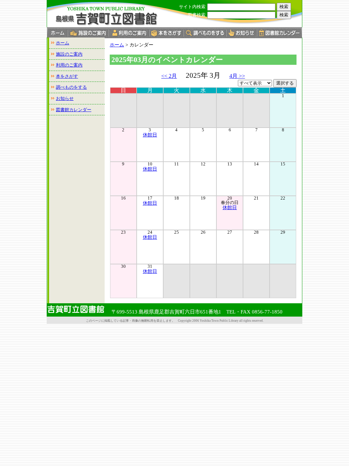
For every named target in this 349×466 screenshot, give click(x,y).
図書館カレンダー (73, 109)
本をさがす (67, 76)
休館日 (150, 134)
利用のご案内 (69, 65)
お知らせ (65, 98)
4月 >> (237, 76)
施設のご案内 (69, 54)
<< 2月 (169, 76)
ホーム (62, 42)
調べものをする (71, 87)
